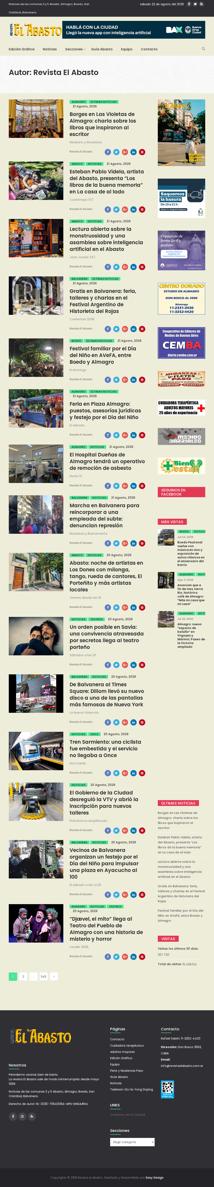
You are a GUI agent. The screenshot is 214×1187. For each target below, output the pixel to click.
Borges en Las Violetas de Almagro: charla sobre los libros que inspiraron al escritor (103, 124)
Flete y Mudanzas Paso (126, 1071)
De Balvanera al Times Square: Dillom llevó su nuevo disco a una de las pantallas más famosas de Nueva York (107, 694)
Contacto (149, 49)
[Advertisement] (181, 725)
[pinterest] (142, 152)
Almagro (78, 102)
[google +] (125, 152)
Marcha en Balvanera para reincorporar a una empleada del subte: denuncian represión (104, 515)
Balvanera (79, 279)
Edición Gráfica (21, 49)
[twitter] (116, 152)
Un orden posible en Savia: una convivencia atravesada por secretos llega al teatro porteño (107, 637)
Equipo (126, 49)
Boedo (76, 341)
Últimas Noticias (103, 102)
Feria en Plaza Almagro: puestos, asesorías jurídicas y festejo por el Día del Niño (105, 410)
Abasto (77, 164)
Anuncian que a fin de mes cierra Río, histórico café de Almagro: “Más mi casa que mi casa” (191, 594)
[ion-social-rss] (201, 4)
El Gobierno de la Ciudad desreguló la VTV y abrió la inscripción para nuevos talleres (104, 802)
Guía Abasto (102, 49)
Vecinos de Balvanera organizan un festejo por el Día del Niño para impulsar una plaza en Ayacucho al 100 (104, 863)
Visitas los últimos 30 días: (178, 949)
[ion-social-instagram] (22, 1116)
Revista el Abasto (81, 152)
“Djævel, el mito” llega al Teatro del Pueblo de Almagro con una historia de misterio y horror (106, 928)
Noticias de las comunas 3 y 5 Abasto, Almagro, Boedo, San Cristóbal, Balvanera (49, 8)
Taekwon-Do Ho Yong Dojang (131, 1089)
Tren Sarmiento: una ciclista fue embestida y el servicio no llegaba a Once (105, 748)
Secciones (74, 49)
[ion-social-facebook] (189, 4)
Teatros (96, 619)
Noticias (50, 49)
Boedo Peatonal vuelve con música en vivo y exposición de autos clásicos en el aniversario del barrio (191, 553)
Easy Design (155, 1178)
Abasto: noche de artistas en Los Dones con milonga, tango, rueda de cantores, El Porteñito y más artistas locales (106, 576)
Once (94, 734)
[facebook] (108, 152)
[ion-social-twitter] (195, 4)
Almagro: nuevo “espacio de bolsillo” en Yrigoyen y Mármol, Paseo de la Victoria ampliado (191, 635)
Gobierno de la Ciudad (127, 1115)
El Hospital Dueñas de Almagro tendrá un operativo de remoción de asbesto (107, 461)
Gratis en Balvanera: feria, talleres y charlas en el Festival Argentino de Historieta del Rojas (103, 301)
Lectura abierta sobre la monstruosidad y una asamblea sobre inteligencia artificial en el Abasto (106, 239)
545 (43, 977)
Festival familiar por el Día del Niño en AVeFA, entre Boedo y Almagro (103, 355)
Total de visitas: (170, 964)
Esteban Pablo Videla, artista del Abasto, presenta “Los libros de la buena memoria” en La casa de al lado (107, 181)
